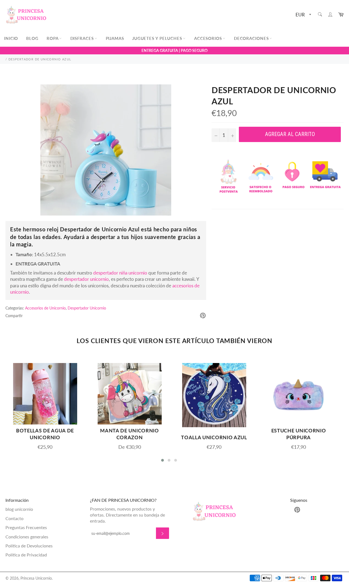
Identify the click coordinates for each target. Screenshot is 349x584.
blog (32, 38)
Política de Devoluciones (29, 545)
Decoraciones (252, 38)
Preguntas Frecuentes (26, 527)
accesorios (208, 38)
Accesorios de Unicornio (45, 308)
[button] (162, 460)
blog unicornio (19, 509)
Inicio (11, 38)
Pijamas (115, 38)
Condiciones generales (26, 536)
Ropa (53, 38)
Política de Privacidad (26, 554)
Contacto (14, 518)
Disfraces (82, 38)
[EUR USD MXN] (302, 15)
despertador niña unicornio (120, 273)
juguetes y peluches (157, 38)
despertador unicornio (86, 279)
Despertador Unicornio (87, 308)
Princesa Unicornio (36, 578)
